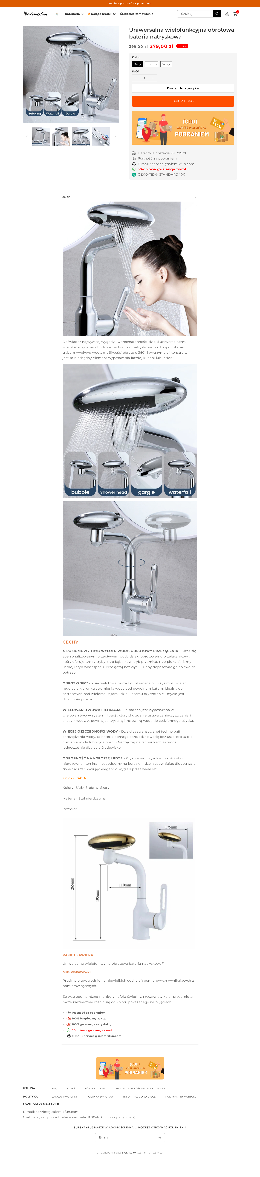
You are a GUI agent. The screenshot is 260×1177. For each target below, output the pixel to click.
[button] (74, 14)
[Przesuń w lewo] (27, 136)
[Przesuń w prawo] (115, 136)
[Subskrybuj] (160, 1137)
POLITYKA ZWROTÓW (100, 1096)
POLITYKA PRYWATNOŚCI (181, 1096)
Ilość (135, 71)
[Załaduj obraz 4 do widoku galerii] (101, 136)
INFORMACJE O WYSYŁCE (139, 1096)
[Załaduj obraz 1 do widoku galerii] (41, 136)
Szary (166, 64)
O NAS (71, 1088)
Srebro (152, 64)
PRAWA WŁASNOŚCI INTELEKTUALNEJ (140, 1088)
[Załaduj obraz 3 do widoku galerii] (81, 136)
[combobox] (199, 13)
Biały (137, 64)
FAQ (54, 1088)
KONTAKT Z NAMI (95, 1088)
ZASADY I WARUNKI (64, 1096)
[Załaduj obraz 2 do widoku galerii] (61, 136)
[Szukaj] (217, 13)
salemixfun (129, 1153)
